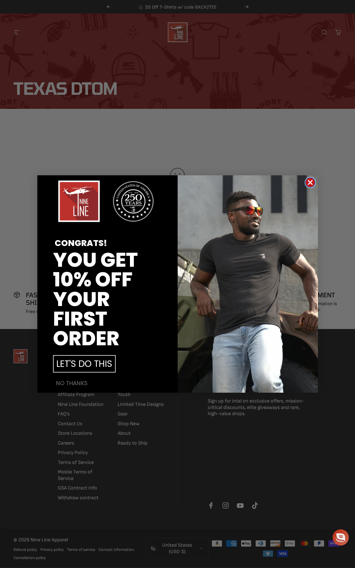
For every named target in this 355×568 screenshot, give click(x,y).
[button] (341, 537)
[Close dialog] (310, 182)
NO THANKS (72, 383)
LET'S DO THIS (84, 363)
